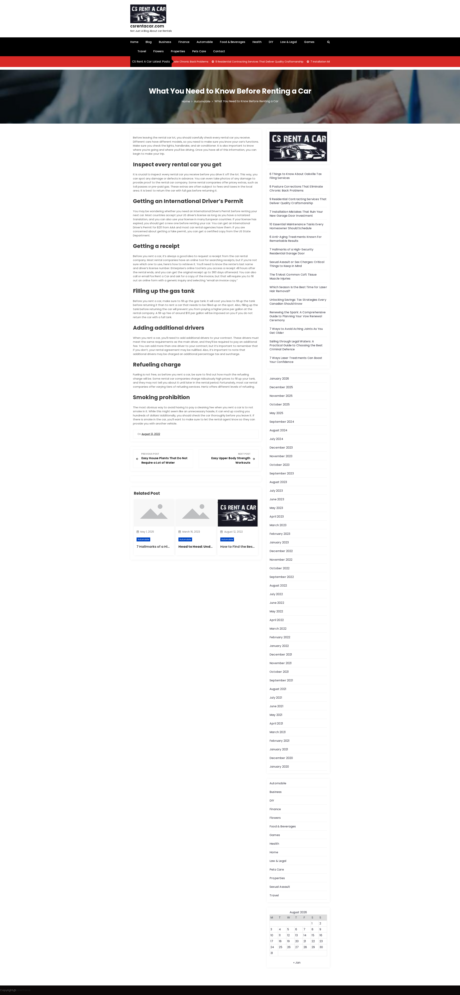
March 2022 (278, 629)
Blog (149, 42)
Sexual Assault (280, 887)
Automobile (205, 42)
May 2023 (276, 508)
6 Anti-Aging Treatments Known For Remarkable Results (296, 239)
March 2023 (278, 525)
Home (134, 42)
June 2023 (277, 499)
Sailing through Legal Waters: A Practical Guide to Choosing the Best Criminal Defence (296, 345)
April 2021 (276, 723)
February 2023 (280, 534)
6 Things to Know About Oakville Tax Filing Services (296, 176)
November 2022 (281, 560)
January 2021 (279, 749)
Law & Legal (288, 42)
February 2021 (280, 741)
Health (257, 42)
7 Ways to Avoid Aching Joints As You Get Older (296, 331)
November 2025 (281, 396)
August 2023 (278, 482)
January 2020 (279, 767)
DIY (271, 42)
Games (309, 42)
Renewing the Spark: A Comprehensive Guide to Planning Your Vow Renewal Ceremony (298, 316)
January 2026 (279, 379)
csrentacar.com (147, 26)
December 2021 (281, 654)
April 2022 (277, 620)
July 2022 (276, 594)
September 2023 (282, 473)
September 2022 (282, 577)
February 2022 (280, 637)
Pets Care (199, 51)
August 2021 (278, 689)
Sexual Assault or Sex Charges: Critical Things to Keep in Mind (297, 264)
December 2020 (281, 758)
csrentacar (23, 990)
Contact (219, 51)
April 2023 (277, 516)
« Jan (296, 963)
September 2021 (281, 680)
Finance (183, 42)
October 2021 (279, 672)
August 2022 (278, 585)
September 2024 (282, 422)
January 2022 (279, 646)
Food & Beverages (232, 42)
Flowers (158, 51)
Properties (178, 51)
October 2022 (279, 568)
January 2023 (279, 542)
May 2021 (276, 715)
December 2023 (281, 447)
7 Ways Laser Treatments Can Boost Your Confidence (296, 360)
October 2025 (280, 404)
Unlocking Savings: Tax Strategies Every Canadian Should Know (298, 302)
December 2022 (281, 551)
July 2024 (276, 439)
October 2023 (279, 465)
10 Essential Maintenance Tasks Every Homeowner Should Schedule (296, 226)
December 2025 (281, 387)
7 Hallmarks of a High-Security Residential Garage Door (291, 251)
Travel (141, 51)
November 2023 (281, 456)
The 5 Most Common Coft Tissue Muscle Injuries (293, 277)
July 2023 (276, 491)
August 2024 (278, 430)
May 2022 (276, 611)
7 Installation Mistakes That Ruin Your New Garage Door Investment (321, 61)
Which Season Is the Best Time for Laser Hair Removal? (298, 289)
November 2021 (281, 663)
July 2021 (276, 698)
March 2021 (278, 732)
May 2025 (276, 413)
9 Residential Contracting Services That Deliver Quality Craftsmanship (228, 61)
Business (165, 42)
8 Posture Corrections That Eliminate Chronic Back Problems (296, 188)
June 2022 (277, 603)
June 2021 (276, 706)
